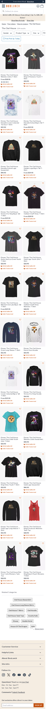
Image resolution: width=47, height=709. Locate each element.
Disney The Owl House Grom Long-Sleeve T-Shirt (10, 349)
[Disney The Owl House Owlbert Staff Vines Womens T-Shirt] (34, 286)
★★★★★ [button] (4, 82)
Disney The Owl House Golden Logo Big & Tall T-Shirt (33, 168)
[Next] (43, 1)
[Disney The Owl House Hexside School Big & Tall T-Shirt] (34, 104)
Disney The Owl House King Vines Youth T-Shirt (10, 484)
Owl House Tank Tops (16, 616)
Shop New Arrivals (18, 20)
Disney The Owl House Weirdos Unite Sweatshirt (33, 438)
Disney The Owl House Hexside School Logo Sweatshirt (9, 168)
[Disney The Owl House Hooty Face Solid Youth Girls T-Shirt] (11, 421)
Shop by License (22, 24)
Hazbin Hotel (27, 621)
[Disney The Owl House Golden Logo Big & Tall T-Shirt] (34, 150)
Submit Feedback (18, 692)
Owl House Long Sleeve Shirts (22, 605)
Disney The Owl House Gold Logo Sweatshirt (32, 484)
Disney (15, 621)
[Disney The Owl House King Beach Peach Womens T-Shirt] (34, 555)
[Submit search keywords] (3, 11)
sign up (38, 705)
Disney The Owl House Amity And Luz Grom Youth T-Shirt (11, 259)
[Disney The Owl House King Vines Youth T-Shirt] (11, 466)
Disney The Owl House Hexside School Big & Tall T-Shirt (34, 123)
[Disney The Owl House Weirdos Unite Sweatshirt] (34, 421)
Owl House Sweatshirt (22, 600)
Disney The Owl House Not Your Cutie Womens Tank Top (11, 574)
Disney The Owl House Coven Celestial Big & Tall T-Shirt (10, 394)
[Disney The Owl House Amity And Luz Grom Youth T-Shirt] (11, 241)
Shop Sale (30, 20)
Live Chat (25, 682)
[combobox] (23, 11)
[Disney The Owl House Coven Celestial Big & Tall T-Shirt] (11, 375)
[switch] (11, 38)
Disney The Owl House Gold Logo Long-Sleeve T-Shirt (10, 528)
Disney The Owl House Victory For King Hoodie (33, 393)
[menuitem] (41, 5)
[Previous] (2, 1)
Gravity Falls (33, 616)
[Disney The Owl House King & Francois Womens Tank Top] (34, 510)
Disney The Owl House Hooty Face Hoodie (32, 349)
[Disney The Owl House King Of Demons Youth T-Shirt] (34, 58)
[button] (3, 6)
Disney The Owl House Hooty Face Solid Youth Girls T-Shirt (9, 439)
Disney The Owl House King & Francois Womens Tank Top (33, 528)
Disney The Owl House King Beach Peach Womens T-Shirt (34, 574)
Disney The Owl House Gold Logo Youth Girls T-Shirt (33, 259)
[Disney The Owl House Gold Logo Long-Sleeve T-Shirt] (11, 510)
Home (4, 24)
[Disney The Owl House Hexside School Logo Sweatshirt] (11, 150)
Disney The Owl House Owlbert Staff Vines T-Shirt (34, 213)
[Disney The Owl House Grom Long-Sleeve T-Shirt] (11, 332)
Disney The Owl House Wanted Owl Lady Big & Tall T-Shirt (11, 304)
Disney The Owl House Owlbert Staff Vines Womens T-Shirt (32, 304)
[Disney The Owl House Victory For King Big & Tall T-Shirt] (11, 195)
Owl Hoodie (32, 610)
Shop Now (30, 1)
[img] (3, 675)
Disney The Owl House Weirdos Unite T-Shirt (9, 76)
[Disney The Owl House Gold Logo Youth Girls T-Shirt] (34, 241)
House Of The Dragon (19, 626)
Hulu (33, 626)
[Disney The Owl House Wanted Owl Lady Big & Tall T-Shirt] (11, 286)
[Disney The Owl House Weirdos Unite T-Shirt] (11, 58)
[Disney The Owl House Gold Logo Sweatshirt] (34, 466)
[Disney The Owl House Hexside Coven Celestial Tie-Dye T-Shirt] (11, 104)
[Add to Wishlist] (20, 46)
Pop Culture (12, 24)
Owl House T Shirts (16, 610)
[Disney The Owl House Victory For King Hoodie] (34, 375)
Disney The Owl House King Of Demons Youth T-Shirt (33, 76)
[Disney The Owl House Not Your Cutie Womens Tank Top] (11, 555)
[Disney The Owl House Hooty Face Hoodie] (34, 332)
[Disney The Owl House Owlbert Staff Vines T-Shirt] (34, 195)
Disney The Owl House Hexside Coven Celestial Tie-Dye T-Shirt (10, 123)
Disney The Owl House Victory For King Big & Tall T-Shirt (10, 213)
